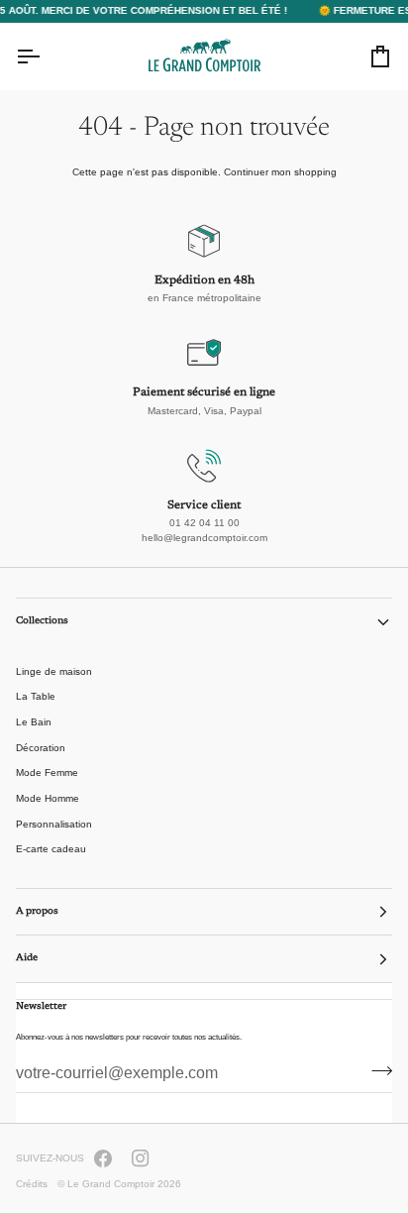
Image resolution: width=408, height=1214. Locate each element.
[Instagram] (141, 1158)
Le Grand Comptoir (110, 1183)
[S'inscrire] (375, 1071)
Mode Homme (47, 798)
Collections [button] (42, 621)
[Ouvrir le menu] (45, 56)
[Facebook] (103, 1158)
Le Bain (33, 722)
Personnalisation (54, 824)
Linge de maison (54, 671)
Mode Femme (47, 772)
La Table (35, 696)
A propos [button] (37, 912)
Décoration (40, 747)
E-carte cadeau (51, 848)
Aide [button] (27, 958)
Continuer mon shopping (280, 171)
